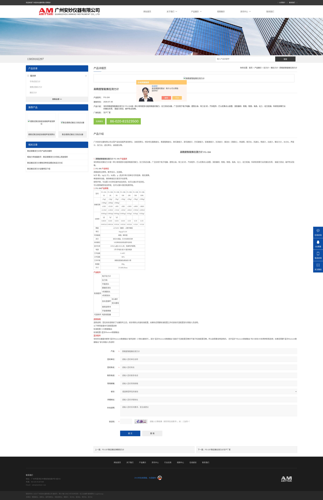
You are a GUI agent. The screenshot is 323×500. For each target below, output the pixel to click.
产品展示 (195, 11)
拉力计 (266, 68)
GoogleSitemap (98, 494)
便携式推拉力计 (36, 87)
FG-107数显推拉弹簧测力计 (113, 450)
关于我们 (170, 11)
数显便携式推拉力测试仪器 (72, 134)
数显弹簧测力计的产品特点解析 (39, 151)
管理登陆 (91, 494)
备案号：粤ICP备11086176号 (62, 494)
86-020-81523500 (124, 121)
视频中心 (180, 462)
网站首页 (147, 11)
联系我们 (292, 3)
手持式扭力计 (35, 81)
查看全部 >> (57, 99)
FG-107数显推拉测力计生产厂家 (218, 450)
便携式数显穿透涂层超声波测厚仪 (41, 134)
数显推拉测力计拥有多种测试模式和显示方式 (45, 163)
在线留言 (99, 121)
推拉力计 (33, 93)
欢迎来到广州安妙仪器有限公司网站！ (39, 3)
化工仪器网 (83, 494)
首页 (250, 68)
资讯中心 (244, 11)
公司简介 (282, 3)
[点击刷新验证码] (141, 421)
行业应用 (167, 462)
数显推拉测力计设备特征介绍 (38, 169)
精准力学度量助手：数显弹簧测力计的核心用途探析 (47, 157)
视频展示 (221, 11)
